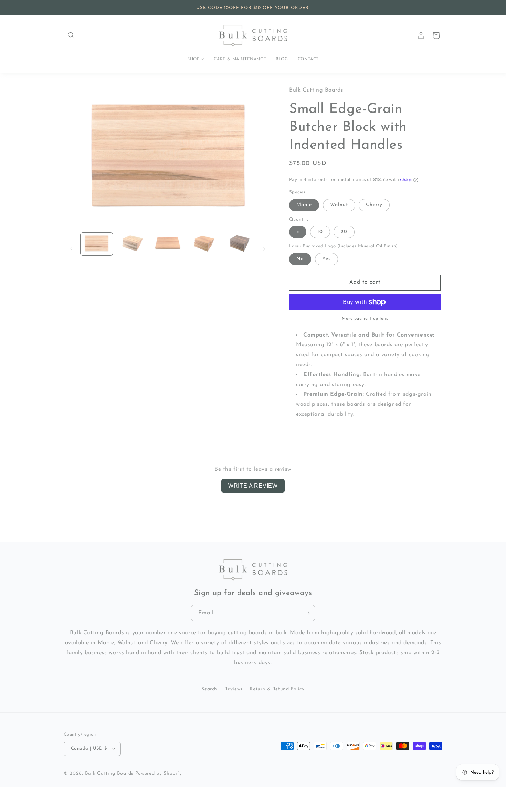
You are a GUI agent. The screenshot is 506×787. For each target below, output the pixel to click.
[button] (71, 35)
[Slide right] (264, 248)
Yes (326, 259)
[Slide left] (71, 248)
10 (320, 231)
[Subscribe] (307, 613)
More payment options (365, 319)
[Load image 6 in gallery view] (239, 244)
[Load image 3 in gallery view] (168, 244)
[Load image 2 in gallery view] (132, 244)
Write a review (253, 486)
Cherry (374, 205)
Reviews (233, 689)
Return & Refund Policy (277, 689)
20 (344, 231)
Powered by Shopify (158, 773)
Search (209, 689)
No (300, 259)
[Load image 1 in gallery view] (97, 244)
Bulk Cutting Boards (109, 773)
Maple (304, 205)
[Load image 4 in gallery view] (203, 244)
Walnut (339, 205)
